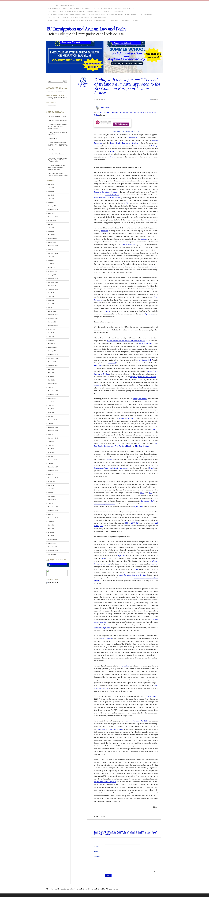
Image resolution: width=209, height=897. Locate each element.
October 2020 (52, 362)
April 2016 (51, 532)
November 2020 (53, 358)
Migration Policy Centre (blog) (57, 116)
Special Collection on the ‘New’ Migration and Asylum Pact (85, 17)
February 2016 (52, 539)
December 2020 (53, 354)
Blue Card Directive (142, 446)
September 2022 (53, 289)
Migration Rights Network (56, 154)
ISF (150, 493)
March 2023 (51, 267)
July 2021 (51, 333)
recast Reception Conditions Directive (107, 198)
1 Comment (154, 99)
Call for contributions (65, 6)
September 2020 (53, 365)
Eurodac (152, 468)
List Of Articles (146, 14)
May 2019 (51, 409)
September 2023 (53, 253)
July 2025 (51, 195)
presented (104, 231)
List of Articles (54, 17)
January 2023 (52, 275)
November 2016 (53, 510)
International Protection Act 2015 (136, 721)
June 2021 (51, 336)
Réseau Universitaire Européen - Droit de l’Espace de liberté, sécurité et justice (58, 126)
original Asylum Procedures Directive (143, 377)
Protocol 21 (133, 137)
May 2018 (51, 449)
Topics (135, 20)
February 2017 (52, 499)
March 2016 (51, 536)
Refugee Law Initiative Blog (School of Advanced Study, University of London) (56, 167)
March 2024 (51, 235)
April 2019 (51, 412)
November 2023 (53, 246)
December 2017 (53, 467)
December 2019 (53, 391)
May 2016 (51, 528)
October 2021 (52, 322)
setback (144, 239)
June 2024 (51, 227)
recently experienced (140, 399)
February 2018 (52, 460)
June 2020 (51, 369)
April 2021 (51, 340)
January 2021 (52, 351)
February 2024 (52, 238)
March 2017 (51, 496)
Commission (145, 501)
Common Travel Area (128, 245)
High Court (98, 366)
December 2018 (53, 427)
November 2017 (53, 470)
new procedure (124, 666)
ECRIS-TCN (135, 523)
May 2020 (51, 372)
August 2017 (52, 481)
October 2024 (52, 213)
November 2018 (53, 430)
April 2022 (51, 304)
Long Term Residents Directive (121, 446)
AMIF (142, 493)
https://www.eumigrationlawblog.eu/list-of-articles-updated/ (112, 14)
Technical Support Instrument (104, 504)
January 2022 (52, 311)
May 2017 (51, 492)
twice (103, 558)
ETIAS (96, 526)
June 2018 (51, 445)
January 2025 (52, 206)
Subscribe (114, 20)
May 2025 (51, 202)
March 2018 (51, 456)
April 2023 (51, 264)
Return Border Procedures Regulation (124, 143)
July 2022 (51, 293)
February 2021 (52, 347)
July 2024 (51, 224)
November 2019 (53, 394)
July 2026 (51, 184)
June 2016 (51, 525)
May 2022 (51, 300)
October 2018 (52, 434)
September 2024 (53, 217)
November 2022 (53, 282)
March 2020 (51, 380)
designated (112, 363)
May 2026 (51, 191)
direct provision (147, 314)
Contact (107, 11)
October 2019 (52, 398)
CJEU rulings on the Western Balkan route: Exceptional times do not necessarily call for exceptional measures (91, 8)
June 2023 (51, 256)
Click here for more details (55, 91)
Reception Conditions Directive (105, 192)
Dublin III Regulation (112, 195)
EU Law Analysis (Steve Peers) (58, 120)
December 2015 (53, 547)
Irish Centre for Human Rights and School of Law (129, 112)
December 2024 (53, 209)
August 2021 (52, 329)
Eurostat (109, 460)
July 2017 (51, 485)
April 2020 (51, 376)
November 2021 (53, 318)
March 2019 (51, 416)
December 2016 (53, 507)
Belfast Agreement (145, 343)
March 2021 (51, 344)
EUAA (153, 501)
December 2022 (53, 278)
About (50, 6)
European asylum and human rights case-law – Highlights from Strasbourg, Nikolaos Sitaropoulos (58, 144)
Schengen (154, 146)
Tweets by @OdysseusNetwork (56, 98)
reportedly (97, 385)
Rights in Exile (53, 138)
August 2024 (52, 220)
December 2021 (53, 314)
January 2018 (52, 463)
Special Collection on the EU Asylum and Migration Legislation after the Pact (77, 20)
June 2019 (51, 405)
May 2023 (51, 260)
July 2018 (51, 441)
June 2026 (51, 187)
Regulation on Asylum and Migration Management (111, 468)
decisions (113, 157)
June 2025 (51, 198)
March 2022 (51, 307)
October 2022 (52, 285)
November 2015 (53, 550)
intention (113, 151)
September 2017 (53, 478)
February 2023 (52, 271)
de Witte (126, 203)
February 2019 (52, 420)
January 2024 (52, 242)
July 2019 (51, 402)
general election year (126, 418)
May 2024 (51, 231)
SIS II (127, 523)
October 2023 (52, 249)
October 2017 (52, 474)
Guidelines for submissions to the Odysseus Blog (67, 14)
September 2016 (53, 518)
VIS (101, 526)
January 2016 (52, 543)
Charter (135, 569)
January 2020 (52, 387)
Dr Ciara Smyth (103, 112)
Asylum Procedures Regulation (105, 782)
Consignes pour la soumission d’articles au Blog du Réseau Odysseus (74, 11)
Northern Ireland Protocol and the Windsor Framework (126, 341)
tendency (108, 311)
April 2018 (51, 452)
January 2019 (52, 423)
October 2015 (52, 554)
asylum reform (138, 507)
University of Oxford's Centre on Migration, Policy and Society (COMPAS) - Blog (58, 159)
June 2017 (51, 489)
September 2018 (53, 438)
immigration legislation (102, 628)
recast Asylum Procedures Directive (110, 729)
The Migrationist (53, 150)
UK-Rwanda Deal (145, 360)
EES (156, 523)
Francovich (154, 564)
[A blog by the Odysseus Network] (57, 566)
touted (154, 429)
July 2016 (51, 521)
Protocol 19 (149, 220)
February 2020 (52, 383)
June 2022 (51, 296)
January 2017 (52, 503)
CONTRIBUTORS (120, 11)
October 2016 (52, 514)
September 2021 (53, 325)
